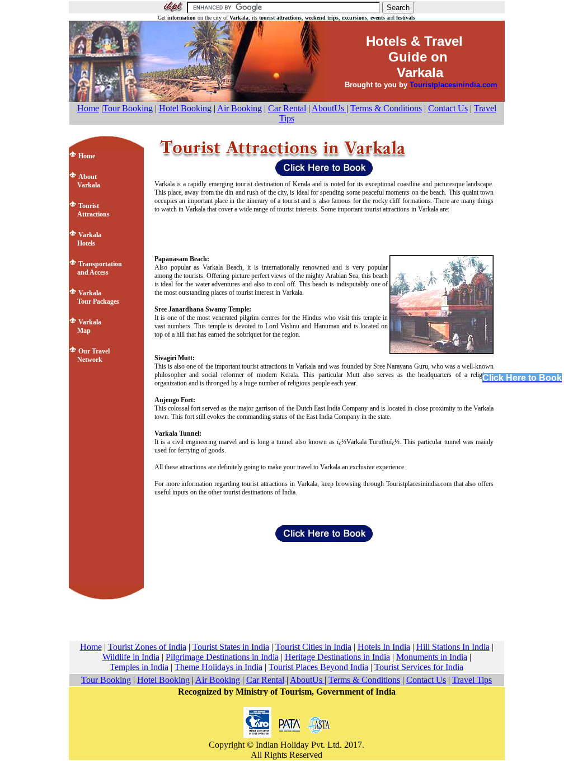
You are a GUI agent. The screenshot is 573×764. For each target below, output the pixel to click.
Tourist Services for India (418, 667)
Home (88, 108)
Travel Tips (472, 680)
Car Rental (287, 108)
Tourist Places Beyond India (318, 667)
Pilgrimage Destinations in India (222, 657)
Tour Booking (128, 108)
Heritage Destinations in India (337, 657)
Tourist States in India (230, 647)
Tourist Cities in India (313, 647)
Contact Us (448, 108)
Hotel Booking (185, 108)
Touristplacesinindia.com (453, 85)
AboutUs (329, 108)
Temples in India (139, 667)
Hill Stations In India (453, 647)
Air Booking (239, 108)
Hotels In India (384, 647)
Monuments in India (431, 657)
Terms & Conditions (386, 108)
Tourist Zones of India (147, 647)
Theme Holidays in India (218, 667)
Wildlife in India (130, 657)
